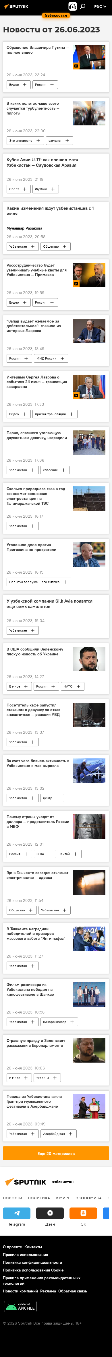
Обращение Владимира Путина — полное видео (38, 50)
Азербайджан (54, 1133)
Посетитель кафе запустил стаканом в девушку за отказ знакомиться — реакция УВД (33, 710)
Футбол (41, 189)
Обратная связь (72, 1291)
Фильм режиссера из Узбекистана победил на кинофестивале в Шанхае (30, 989)
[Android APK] (20, 1307)
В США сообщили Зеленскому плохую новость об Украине (35, 652)
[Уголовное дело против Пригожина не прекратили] (89, 554)
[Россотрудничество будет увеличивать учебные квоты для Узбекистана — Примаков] (89, 275)
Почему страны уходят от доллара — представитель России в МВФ (38, 821)
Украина (42, 1077)
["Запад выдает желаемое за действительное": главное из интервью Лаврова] (89, 331)
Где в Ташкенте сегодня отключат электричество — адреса (37, 875)
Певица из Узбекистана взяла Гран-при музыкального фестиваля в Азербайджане (34, 1101)
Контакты (33, 1246)
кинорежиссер (54, 1022)
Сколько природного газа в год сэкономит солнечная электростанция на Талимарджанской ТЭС (36, 496)
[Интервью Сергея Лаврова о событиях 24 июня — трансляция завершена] (89, 387)
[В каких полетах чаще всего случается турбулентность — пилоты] (89, 113)
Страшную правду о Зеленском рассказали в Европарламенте (36, 1043)
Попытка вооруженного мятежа (34, 582)
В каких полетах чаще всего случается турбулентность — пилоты (33, 108)
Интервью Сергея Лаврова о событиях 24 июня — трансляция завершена (37, 382)
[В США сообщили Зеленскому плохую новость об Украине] (89, 659)
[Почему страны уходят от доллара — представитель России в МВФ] (89, 826)
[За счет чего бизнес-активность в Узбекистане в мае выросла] (89, 770)
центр (47, 798)
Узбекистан (18, 246)
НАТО (68, 686)
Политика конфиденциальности (32, 1262)
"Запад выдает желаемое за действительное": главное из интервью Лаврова (34, 326)
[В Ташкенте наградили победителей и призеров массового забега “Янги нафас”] (89, 939)
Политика (39, 1197)
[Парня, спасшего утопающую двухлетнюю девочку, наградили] (89, 442)
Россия (40, 84)
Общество (51, 246)
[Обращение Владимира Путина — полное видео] (89, 57)
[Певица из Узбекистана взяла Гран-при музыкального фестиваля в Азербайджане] (89, 1106)
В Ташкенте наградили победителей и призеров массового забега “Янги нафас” (36, 934)
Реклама (48, 1291)
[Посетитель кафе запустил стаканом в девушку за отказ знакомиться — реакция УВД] (89, 715)
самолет (55, 140)
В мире (14, 686)
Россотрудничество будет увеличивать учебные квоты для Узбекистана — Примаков (37, 270)
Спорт (14, 189)
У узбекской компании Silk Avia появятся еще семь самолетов (49, 603)
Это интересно (20, 140)
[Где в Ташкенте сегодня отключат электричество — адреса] (89, 882)
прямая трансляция (50, 414)
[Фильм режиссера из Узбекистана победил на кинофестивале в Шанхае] (89, 994)
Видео (14, 84)
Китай (65, 854)
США (40, 854)
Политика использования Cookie (33, 1270)
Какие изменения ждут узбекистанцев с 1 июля (50, 210)
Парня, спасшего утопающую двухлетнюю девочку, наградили (37, 435)
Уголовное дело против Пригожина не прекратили (31, 547)
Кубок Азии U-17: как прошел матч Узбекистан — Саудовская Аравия (42, 162)
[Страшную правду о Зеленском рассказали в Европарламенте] (89, 1050)
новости (12, 1197)
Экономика (89, 1197)
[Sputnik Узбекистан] (17, 8)
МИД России (46, 358)
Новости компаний (20, 1291)
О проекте (12, 1246)
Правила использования (25, 1254)
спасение (50, 470)
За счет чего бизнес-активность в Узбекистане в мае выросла (38, 763)
